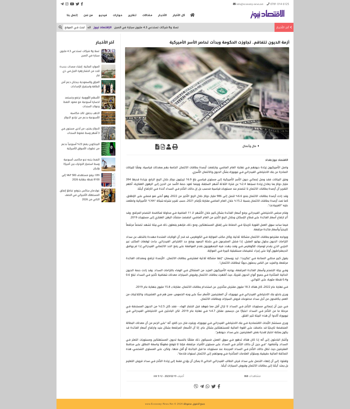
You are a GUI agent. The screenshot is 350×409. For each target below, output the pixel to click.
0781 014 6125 (279, 4)
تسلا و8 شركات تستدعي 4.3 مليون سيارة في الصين (159, 27)
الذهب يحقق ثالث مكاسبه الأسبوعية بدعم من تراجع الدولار (82, 115)
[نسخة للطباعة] (175, 147)
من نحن (88, 15)
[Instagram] (67, 4)
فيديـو (103, 15)
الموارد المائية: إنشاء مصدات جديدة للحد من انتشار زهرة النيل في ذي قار (80, 71)
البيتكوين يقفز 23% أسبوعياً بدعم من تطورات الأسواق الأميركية (80, 146)
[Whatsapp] (207, 386)
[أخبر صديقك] (168, 147)
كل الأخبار (179, 15)
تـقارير (132, 15)
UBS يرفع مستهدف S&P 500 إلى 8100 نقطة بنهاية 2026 (81, 177)
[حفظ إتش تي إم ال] (163, 147)
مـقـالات (147, 15)
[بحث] (60, 27)
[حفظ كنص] (157, 147)
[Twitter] (77, 4)
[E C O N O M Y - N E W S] (267, 15)
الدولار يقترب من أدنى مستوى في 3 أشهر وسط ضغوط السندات (80, 130)
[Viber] (196, 386)
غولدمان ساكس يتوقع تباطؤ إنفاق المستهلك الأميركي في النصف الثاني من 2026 (80, 195)
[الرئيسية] (192, 16)
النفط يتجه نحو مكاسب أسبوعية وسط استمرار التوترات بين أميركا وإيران (81, 164)
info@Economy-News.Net (249, 4)
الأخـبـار (162, 15)
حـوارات (117, 15)
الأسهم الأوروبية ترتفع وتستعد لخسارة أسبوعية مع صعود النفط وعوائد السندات (81, 102)
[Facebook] (82, 4)
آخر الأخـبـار (282, 27)
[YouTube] (72, 4)
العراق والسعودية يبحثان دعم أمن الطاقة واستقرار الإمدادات (80, 84)
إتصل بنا (72, 15)
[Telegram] (62, 4)
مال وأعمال (249, 146)
